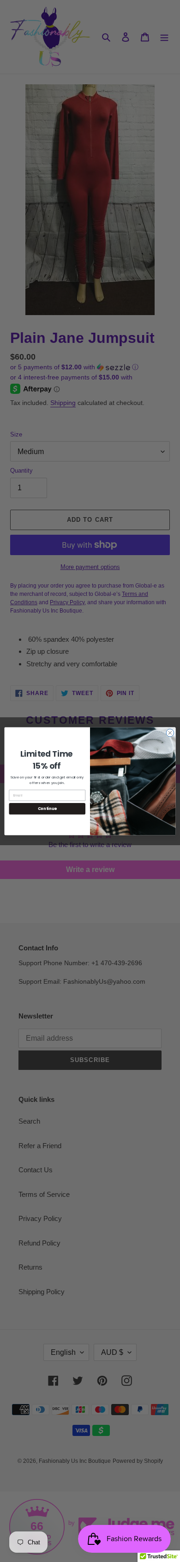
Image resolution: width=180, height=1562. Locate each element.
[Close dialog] (170, 733)
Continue (47, 808)
